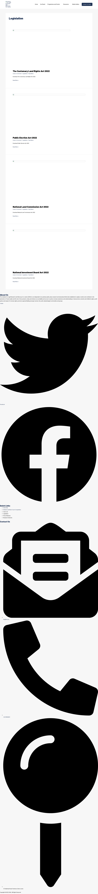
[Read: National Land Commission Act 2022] (49, 182)
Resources (66, 4)
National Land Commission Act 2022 (30, 206)
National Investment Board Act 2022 (31, 272)
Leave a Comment (17, 73)
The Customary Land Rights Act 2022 (31, 71)
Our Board (42, 4)
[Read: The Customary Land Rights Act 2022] (41, 48)
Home (36, 4)
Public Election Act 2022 (25, 137)
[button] (87, 4)
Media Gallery (75, 4)
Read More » (16, 80)
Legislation (25, 73)
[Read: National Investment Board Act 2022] (49, 249)
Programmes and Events (53, 4)
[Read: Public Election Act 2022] (49, 114)
